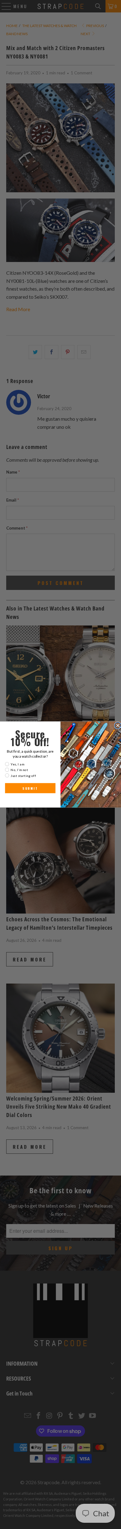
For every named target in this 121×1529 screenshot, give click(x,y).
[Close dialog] (117, 725)
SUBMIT (30, 788)
